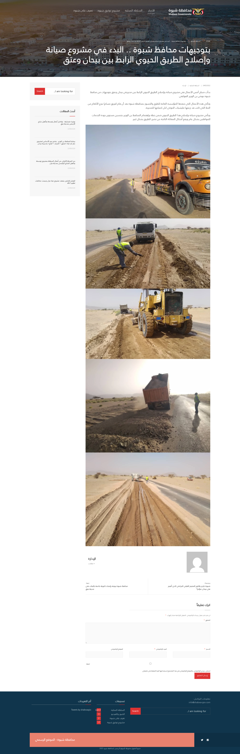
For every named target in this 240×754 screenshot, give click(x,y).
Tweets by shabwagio (81, 709)
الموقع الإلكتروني (117, 649)
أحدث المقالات (67, 111)
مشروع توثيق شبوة (109, 10)
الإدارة (184, 85)
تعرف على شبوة (83, 10)
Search (40, 91)
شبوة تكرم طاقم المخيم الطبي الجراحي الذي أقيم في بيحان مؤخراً (189, 586)
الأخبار (151, 11)
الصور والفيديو (118, 714)
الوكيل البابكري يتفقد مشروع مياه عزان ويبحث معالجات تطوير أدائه (55, 181)
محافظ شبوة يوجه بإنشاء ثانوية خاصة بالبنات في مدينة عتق (107, 586)
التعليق (207, 620)
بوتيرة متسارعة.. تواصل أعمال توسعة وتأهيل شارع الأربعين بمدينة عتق (56, 122)
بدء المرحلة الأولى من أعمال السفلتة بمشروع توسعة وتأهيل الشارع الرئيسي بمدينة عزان (55, 162)
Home (208, 41)
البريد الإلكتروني (160, 649)
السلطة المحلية (133, 10)
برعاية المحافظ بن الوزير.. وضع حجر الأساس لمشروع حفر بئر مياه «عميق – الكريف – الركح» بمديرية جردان (56, 142)
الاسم (207, 649)
